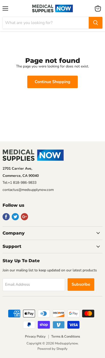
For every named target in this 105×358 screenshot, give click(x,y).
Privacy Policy (35, 336)
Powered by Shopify (52, 349)
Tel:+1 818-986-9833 (19, 182)
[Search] (95, 23)
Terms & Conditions (65, 336)
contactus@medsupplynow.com (28, 189)
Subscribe (81, 284)
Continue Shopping (52, 82)
